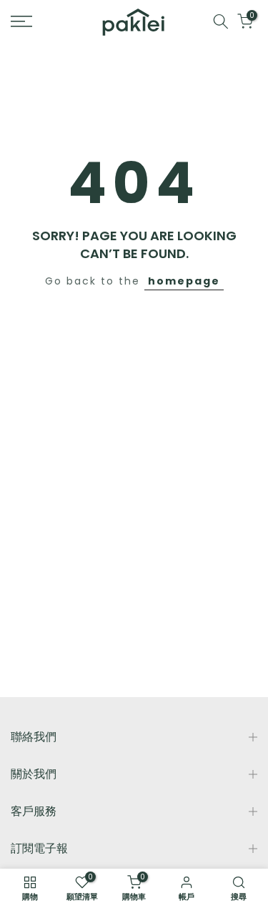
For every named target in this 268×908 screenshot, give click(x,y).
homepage (184, 281)
